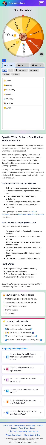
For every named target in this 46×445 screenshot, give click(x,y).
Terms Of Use (24, 428)
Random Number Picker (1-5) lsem (18, 325)
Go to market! (10, 313)
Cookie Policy (30, 425)
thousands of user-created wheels (31, 214)
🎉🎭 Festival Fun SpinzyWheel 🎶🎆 (19, 333)
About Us (40, 425)
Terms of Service (19, 425)
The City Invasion (11, 310)
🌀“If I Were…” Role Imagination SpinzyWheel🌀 (23, 340)
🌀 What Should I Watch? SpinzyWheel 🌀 (21, 336)
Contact (32, 428)
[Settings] (41, 54)
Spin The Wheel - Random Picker (23, 431)
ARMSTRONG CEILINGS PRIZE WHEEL (21, 299)
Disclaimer (14, 428)
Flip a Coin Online (32, 435)
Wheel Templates (14, 435)
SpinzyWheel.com (17, 3)
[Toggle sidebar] (4, 60)
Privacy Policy (7, 425)
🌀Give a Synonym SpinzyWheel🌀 (18, 329)
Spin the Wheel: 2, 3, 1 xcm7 (16, 306)
